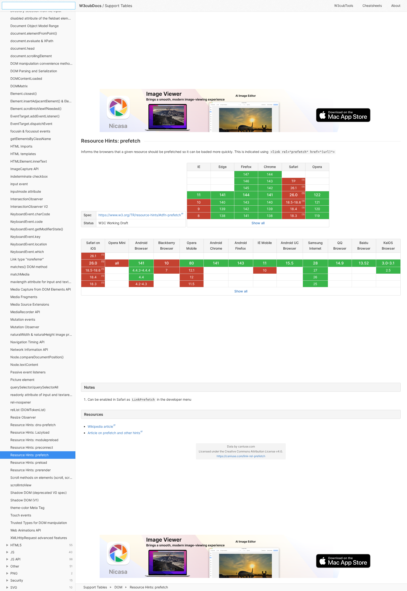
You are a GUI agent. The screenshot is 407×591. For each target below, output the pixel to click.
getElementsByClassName (30, 139)
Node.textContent (24, 365)
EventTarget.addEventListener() (35, 116)
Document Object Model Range (34, 26)
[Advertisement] (222, 52)
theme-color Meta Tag (27, 508)
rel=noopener (20, 402)
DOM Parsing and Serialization (33, 71)
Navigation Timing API (27, 342)
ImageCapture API (24, 169)
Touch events (20, 515)
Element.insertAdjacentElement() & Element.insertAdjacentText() (42, 101)
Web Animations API (25, 530)
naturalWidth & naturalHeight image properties (42, 334)
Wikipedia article (100, 426)
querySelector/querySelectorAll (34, 387)
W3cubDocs (90, 5)
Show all (258, 223)
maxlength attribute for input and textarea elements (42, 282)
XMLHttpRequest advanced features (38, 538)
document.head (22, 48)
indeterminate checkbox (29, 176)
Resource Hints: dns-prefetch (33, 425)
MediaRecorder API (25, 312)
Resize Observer (23, 417)
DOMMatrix (19, 86)
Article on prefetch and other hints (114, 433)
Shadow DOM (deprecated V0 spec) (38, 493)
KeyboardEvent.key (25, 237)
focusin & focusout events (30, 131)
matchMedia (19, 274)
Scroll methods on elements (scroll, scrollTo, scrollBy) (42, 477)
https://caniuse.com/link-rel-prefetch (241, 456)
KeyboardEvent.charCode (30, 214)
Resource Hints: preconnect (31, 447)
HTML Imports (21, 146)
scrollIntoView (20, 485)
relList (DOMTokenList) (27, 410)
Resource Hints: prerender (30, 470)
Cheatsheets (372, 6)
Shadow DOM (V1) (24, 500)
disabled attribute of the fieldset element (41, 18)
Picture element (22, 380)
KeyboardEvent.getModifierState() (36, 229)
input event (19, 184)
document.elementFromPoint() (33, 33)
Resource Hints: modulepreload (34, 440)
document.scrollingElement (31, 56)
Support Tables (95, 587)
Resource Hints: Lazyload (29, 432)
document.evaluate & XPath (31, 41)
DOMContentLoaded (26, 78)
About (395, 6)
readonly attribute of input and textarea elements (42, 395)
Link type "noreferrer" (27, 259)
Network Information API (29, 349)
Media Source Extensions (29, 304)
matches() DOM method (28, 267)
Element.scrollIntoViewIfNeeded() (35, 109)
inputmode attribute (25, 191)
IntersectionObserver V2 (29, 206)
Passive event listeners (27, 372)
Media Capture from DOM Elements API (40, 289)
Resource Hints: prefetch (29, 455)
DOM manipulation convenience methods (41, 63)
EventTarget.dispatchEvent (31, 124)
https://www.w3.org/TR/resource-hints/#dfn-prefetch (139, 215)
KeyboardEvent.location (28, 244)
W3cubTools (343, 6)
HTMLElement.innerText (28, 161)
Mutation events (22, 319)
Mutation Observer (24, 327)
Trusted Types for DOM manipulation (38, 523)
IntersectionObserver (26, 199)
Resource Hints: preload (28, 462)
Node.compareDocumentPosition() (37, 357)
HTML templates (23, 154)
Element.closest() (23, 94)
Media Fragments (23, 297)
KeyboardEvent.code (26, 222)
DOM (118, 587)
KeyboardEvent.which (27, 252)
